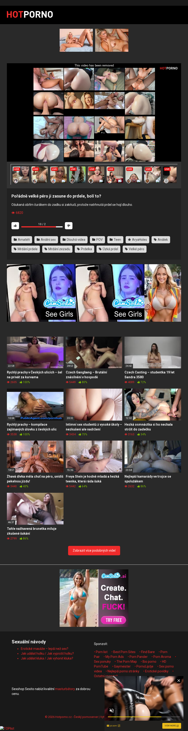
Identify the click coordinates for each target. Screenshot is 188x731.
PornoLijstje (144, 666)
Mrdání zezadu (59, 249)
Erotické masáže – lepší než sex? (44, 649)
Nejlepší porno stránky (123, 671)
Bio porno (149, 661)
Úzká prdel (110, 249)
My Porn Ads (114, 657)
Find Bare (148, 652)
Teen (117, 239)
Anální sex (48, 239)
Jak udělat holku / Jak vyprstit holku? (47, 653)
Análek (162, 239)
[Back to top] (172, 717)
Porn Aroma (162, 657)
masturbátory (65, 689)
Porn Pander (139, 657)
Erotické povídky (157, 671)
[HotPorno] (30, 15)
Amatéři (23, 239)
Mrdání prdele (27, 249)
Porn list (102, 652)
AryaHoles (139, 239)
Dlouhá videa (75, 239)
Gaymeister (122, 666)
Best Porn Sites (124, 652)
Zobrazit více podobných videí (94, 550)
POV (99, 239)
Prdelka (86, 249)
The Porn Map (126, 661)
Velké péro (136, 249)
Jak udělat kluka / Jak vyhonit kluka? (47, 658)
